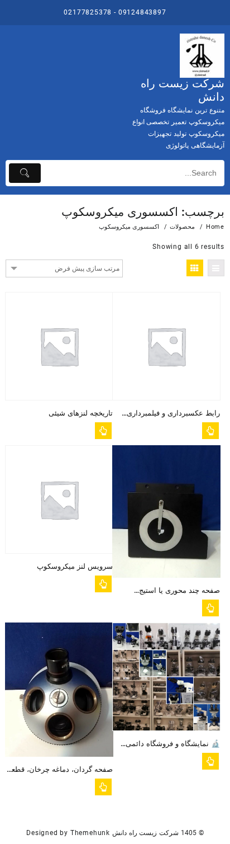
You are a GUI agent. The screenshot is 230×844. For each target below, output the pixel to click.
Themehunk (90, 833)
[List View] (216, 268)
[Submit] (25, 173)
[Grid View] (194, 268)
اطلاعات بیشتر (103, 430)
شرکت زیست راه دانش (145, 833)
